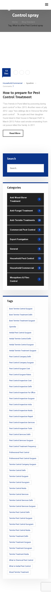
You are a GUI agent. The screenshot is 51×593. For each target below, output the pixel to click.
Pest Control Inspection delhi (20, 387)
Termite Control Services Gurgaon (22, 506)
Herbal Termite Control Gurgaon (21, 345)
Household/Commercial (12, 83)
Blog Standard (28, 22)
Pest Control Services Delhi (19, 434)
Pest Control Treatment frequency (22, 446)
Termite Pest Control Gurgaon (20, 518)
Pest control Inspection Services (22, 423)
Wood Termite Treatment (19, 572)
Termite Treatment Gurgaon (20, 542)
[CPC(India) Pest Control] (10, 5)
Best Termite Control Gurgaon (20, 309)
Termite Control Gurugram (19, 482)
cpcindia (12, 327)
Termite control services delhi (21, 500)
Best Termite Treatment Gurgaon (22, 321)
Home (15, 22)
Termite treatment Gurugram (20, 548)
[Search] (40, 168)
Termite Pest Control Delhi (19, 512)
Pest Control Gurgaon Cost (19, 369)
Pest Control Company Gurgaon (21, 363)
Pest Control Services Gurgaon (21, 440)
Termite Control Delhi (17, 470)
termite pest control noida (19, 530)
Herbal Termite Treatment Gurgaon (22, 351)
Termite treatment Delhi (18, 536)
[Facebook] (15, 72)
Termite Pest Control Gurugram (21, 524)
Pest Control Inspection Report (21, 417)
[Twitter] (21, 72)
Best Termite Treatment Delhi (20, 315)
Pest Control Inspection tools (20, 428)
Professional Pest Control (19, 452)
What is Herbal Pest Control (20, 566)
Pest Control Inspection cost (20, 381)
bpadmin (30, 83)
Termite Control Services (18, 494)
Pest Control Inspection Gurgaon (22, 399)
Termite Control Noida (17, 488)
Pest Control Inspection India (20, 405)
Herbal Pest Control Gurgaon (20, 333)
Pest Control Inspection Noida (20, 411)
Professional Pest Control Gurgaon (22, 458)
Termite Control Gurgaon (18, 476)
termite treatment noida (19, 554)
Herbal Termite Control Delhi (20, 339)
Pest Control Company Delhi (20, 357)
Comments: (8, 86)
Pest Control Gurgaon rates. (20, 375)
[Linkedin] (27, 72)
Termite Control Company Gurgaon (22, 464)
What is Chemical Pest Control (21, 560)
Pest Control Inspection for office (22, 393)
